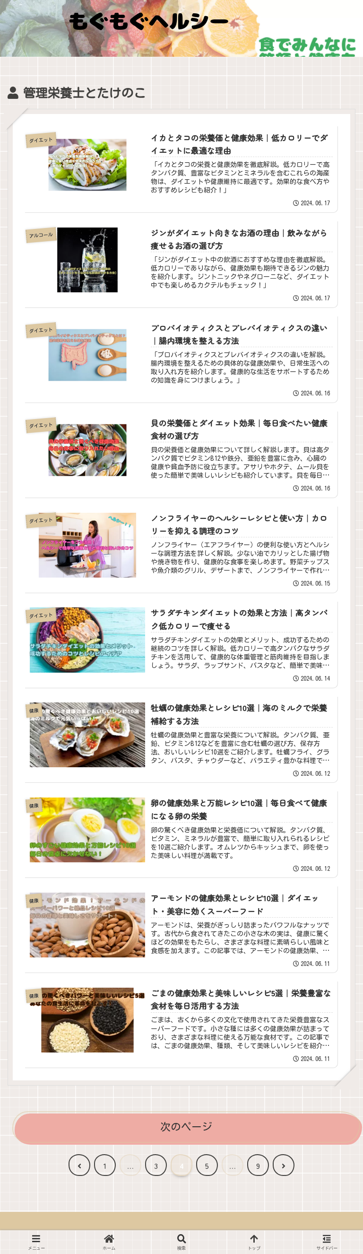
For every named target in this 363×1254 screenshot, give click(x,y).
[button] (333, 1217)
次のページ (186, 1127)
